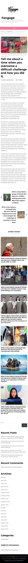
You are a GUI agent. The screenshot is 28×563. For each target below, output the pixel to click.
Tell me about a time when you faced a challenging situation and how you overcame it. (13, 451)
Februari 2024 (4, 523)
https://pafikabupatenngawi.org (9, 550)
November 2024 (5, 495)
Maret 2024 (4, 520)
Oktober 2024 (4, 498)
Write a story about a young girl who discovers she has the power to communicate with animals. (13, 349)
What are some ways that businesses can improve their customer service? (12, 455)
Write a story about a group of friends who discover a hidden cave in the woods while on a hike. (14, 260)
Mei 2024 (3, 514)
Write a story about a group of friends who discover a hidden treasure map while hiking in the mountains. (14, 289)
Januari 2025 (4, 489)
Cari (2, 422)
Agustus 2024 (4, 505)
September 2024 (5, 502)
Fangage (8, 18)
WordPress (20, 560)
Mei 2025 (3, 477)
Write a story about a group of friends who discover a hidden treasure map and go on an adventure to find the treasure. (14, 379)
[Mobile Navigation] (14, 28)
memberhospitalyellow (7, 80)
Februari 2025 (4, 486)
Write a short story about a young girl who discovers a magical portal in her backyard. (12, 437)
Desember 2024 (5, 492)
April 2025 (3, 480)
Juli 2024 (3, 508)
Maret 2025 (4, 483)
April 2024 (3, 517)
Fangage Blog (5, 56)
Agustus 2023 (4, 529)
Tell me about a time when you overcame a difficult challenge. (12, 442)
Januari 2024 (4, 526)
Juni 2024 (3, 511)
